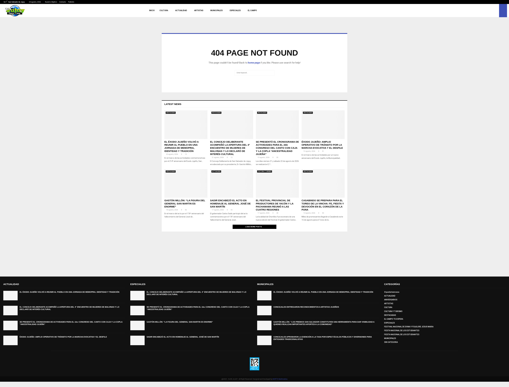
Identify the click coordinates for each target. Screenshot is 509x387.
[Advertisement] (254, 252)
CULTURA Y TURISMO (264, 171)
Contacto (62, 2)
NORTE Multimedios (280, 379)
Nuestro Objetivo (51, 2)
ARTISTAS (198, 10)
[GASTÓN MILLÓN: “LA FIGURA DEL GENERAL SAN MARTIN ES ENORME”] (185, 183)
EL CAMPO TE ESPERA (393, 319)
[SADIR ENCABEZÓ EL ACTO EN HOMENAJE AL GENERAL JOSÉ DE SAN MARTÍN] (231, 183)
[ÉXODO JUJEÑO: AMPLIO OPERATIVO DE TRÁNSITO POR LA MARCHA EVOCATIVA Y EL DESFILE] (323, 124)
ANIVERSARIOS (390, 300)
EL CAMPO (252, 10)
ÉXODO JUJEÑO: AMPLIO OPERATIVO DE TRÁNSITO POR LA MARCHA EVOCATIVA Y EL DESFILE (322, 145)
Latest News (172, 104)
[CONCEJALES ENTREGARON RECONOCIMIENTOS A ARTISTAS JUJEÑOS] (264, 310)
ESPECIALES (235, 10)
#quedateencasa (391, 292)
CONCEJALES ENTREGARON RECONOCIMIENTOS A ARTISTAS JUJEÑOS (306, 307)
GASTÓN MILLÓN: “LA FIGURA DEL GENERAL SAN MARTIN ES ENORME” (184, 203)
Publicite (71, 2)
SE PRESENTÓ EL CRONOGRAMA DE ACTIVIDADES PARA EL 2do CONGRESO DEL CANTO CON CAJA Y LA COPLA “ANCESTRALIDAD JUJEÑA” (277, 148)
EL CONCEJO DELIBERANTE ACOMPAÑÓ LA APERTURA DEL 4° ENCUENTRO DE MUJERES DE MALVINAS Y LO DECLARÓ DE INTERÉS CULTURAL (230, 148)
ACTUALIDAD (181, 10)
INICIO (152, 10)
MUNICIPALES (216, 10)
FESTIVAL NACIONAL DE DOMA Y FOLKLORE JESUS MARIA (408, 327)
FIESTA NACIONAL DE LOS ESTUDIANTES (401, 330)
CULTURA (163, 10)
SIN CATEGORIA (391, 342)
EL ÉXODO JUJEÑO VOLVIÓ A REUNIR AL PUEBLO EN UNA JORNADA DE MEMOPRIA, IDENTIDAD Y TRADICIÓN (69, 292)
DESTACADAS (170, 112)
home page (254, 62)
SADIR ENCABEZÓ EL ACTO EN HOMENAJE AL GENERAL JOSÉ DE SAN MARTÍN (230, 203)
